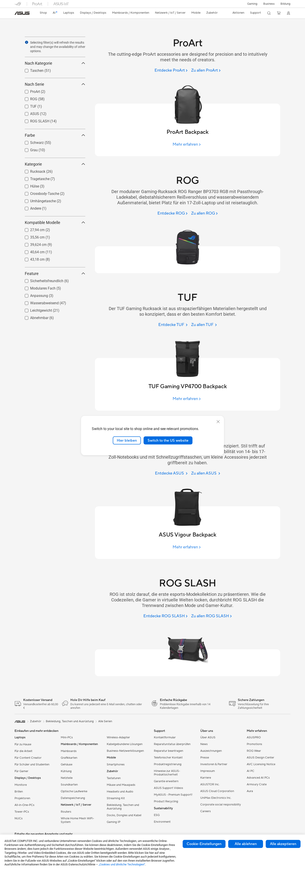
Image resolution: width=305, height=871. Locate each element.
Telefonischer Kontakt (168, 757)
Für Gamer (21, 771)
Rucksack (32, 170)
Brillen (19, 791)
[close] (218, 421)
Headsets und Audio (120, 791)
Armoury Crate (257, 784)
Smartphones (116, 764)
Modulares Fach (37, 287)
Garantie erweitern (166, 781)
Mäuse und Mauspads (121, 785)
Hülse (29, 185)
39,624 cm (33, 243)
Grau (28, 149)
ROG (28, 98)
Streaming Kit (116, 798)
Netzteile (67, 778)
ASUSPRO (254, 737)
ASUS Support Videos (168, 788)
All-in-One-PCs (24, 805)
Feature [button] (32, 273)
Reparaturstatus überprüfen (172, 744)
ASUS (29, 113)
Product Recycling (166, 801)
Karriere (205, 777)
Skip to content (17, 13)
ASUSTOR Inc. (209, 784)
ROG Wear (254, 751)
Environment (162, 822)
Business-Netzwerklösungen (125, 751)
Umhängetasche (37, 200)
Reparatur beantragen (168, 751)
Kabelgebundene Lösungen (124, 744)
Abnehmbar (34, 317)
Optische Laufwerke (74, 791)
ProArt (30, 90)
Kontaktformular (165, 737)
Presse (204, 757)
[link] (22, 13)
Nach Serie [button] (34, 84)
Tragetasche (34, 178)
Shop (43, 13)
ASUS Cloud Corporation (217, 791)
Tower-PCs (22, 812)
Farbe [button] (30, 135)
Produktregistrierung (168, 764)
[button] (252, 4)
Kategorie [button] (33, 164)
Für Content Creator (28, 758)
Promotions (254, 744)
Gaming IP (113, 822)
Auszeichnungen (211, 751)
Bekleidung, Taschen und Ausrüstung (123, 806)
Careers (205, 811)
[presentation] (26, 42)
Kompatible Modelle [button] (42, 222)
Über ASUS (207, 737)
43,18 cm (32, 258)
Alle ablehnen (246, 844)
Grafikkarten (69, 758)
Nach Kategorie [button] (38, 63)
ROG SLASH (34, 120)
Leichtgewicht (36, 309)
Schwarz (31, 141)
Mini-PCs (67, 737)
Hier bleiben (127, 440)
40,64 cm (32, 251)
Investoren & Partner (213, 764)
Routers (66, 812)
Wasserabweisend (39, 302)
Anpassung (34, 294)
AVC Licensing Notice (261, 764)
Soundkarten (69, 784)
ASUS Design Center (260, 757)
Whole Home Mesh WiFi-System (77, 820)
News (204, 744)
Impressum (207, 771)
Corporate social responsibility (220, 804)
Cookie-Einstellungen (204, 844)
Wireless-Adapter (118, 737)
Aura (250, 791)
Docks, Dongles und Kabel (124, 815)
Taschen (31, 69)
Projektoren (22, 798)
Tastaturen (114, 778)
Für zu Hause (23, 744)
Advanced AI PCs (258, 777)
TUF (28, 105)
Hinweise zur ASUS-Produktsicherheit (167, 772)
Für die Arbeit (23, 751)
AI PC (250, 771)
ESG (157, 815)
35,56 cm (32, 236)
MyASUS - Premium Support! (173, 794)
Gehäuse (66, 764)
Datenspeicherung (73, 798)
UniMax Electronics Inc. (215, 798)
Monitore (21, 785)
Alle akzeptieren (283, 844)
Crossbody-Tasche (39, 192)
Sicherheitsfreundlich (41, 280)
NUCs (19, 818)
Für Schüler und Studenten (32, 764)
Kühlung (66, 771)
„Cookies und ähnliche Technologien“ (122, 864)
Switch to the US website (168, 440)
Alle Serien (105, 721)
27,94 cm (32, 229)
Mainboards (69, 751)
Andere (30, 207)
